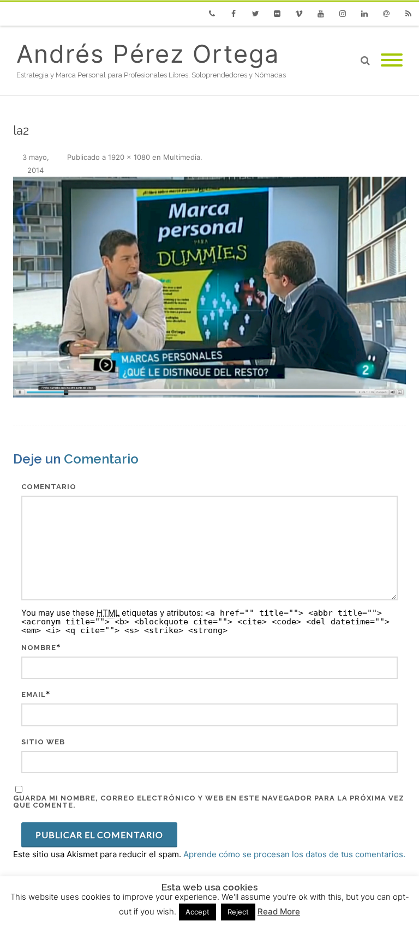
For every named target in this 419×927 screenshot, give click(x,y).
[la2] (209, 287)
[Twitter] (255, 14)
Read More (279, 911)
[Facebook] (233, 14)
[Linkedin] (364, 14)
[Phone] (212, 14)
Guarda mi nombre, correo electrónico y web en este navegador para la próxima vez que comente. (208, 801)
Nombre (38, 647)
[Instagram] (343, 14)
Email (33, 694)
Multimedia (181, 157)
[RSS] (408, 14)
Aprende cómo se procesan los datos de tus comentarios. (294, 854)
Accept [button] (197, 911)
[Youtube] (321, 14)
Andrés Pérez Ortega (147, 54)
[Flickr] (277, 14)
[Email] (386, 14)
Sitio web (43, 741)
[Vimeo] (299, 14)
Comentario (48, 486)
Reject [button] (238, 911)
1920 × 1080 (129, 157)
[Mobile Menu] (392, 60)
